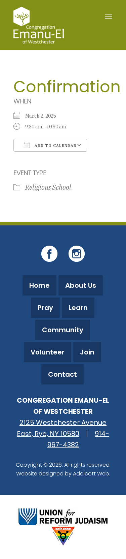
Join (87, 352)
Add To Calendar (55, 145)
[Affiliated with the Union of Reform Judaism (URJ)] (63, 516)
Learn (78, 307)
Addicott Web (91, 473)
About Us (80, 285)
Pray (45, 307)
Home (39, 285)
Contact (62, 374)
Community (62, 330)
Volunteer (48, 352)
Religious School (48, 187)
